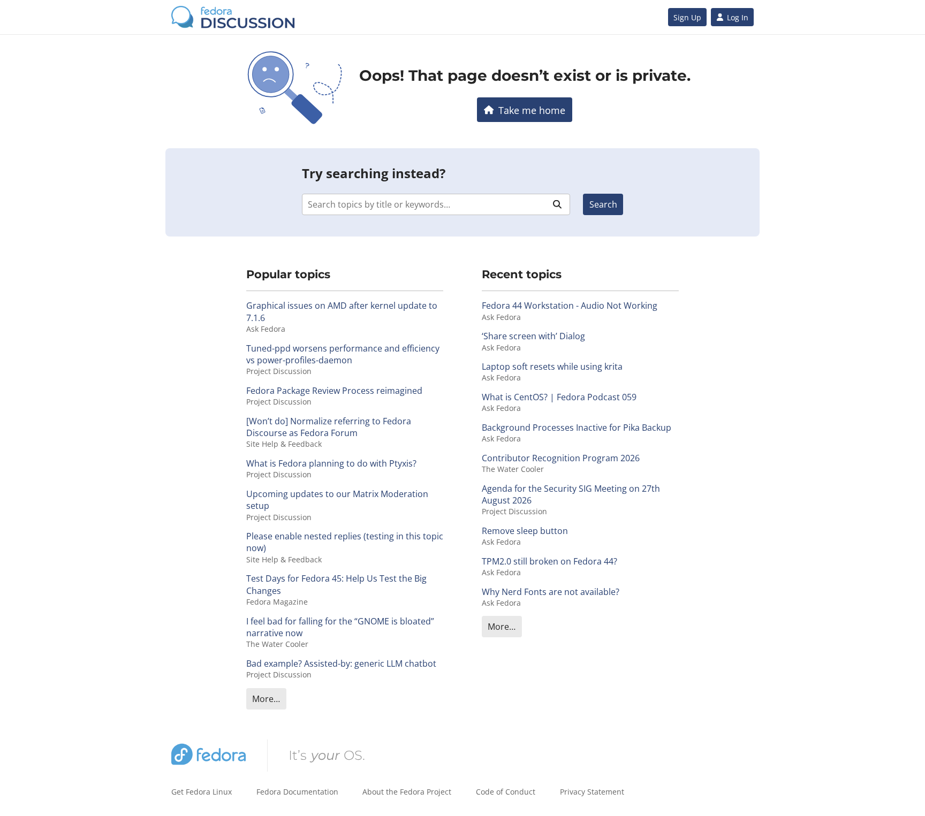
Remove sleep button (525, 531)
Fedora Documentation (297, 792)
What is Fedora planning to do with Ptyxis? (331, 463)
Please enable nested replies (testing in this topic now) (344, 542)
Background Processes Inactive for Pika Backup (576, 427)
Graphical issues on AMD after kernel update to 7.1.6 (341, 311)
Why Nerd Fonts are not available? (550, 592)
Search (603, 204)
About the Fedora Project (406, 792)
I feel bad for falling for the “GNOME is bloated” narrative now (340, 627)
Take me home (531, 110)
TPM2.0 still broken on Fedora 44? (549, 561)
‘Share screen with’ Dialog (533, 336)
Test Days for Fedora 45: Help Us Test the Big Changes (336, 584)
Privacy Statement (592, 792)
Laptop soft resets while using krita (552, 366)
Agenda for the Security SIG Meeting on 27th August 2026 (571, 494)
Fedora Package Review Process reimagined (334, 390)
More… (266, 699)
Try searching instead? (373, 173)
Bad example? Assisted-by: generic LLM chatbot (341, 663)
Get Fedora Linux (201, 792)
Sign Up (687, 17)
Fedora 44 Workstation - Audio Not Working (569, 305)
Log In (737, 17)
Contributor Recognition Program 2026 (561, 458)
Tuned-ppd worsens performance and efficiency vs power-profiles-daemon (342, 354)
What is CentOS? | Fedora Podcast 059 (559, 397)
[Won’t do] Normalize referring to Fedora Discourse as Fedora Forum (328, 427)
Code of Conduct (505, 792)
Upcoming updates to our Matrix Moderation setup (337, 500)
